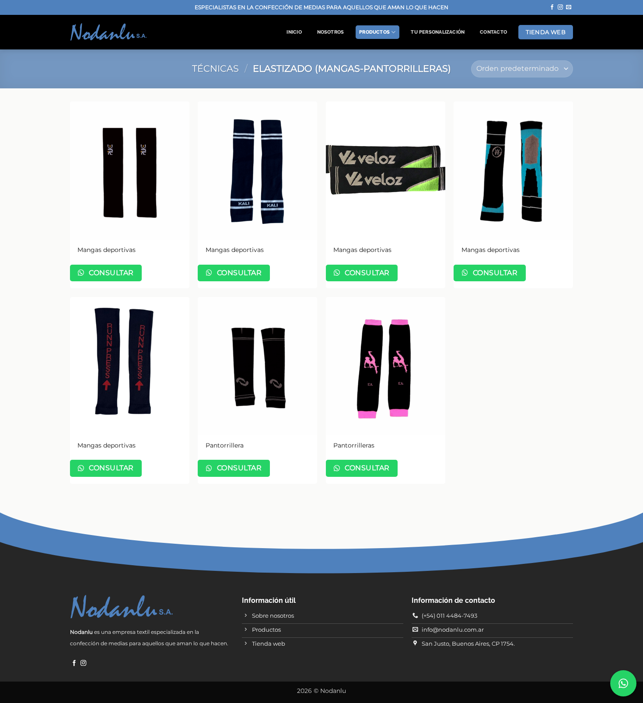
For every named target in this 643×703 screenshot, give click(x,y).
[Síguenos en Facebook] (552, 7)
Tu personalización (438, 32)
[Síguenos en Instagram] (560, 7)
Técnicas (215, 68)
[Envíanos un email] (568, 7)
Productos (374, 32)
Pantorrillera (225, 445)
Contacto (493, 32)
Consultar (110, 273)
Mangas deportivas (106, 250)
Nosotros (330, 32)
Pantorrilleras (353, 445)
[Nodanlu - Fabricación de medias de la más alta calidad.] (108, 32)
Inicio (294, 32)
